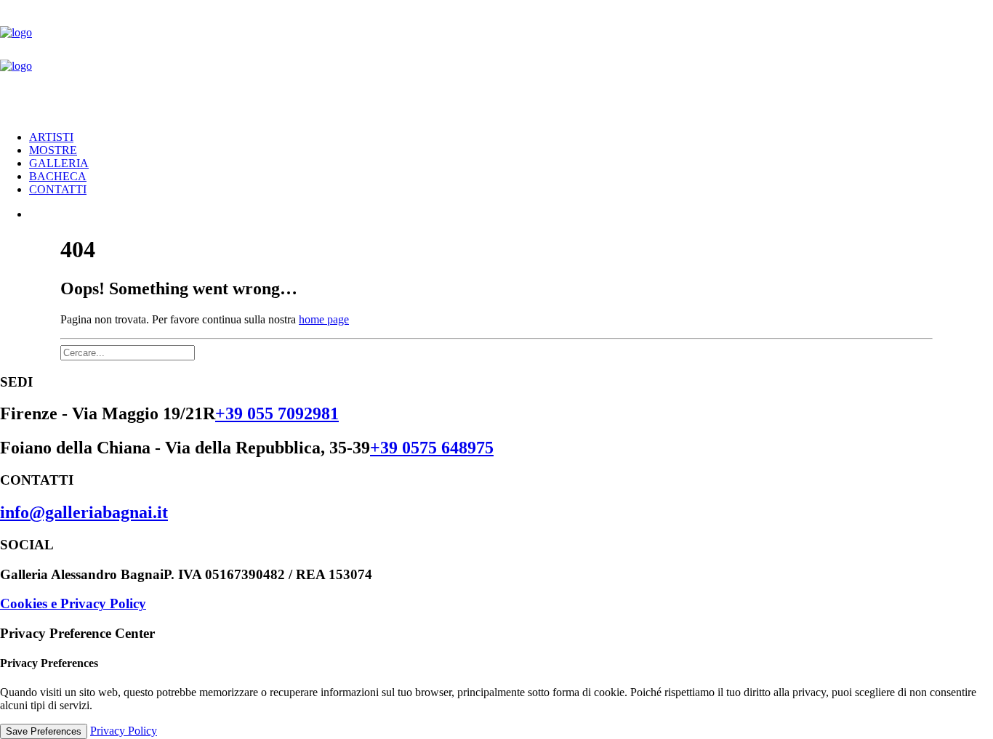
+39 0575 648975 (432, 447)
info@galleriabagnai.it (84, 512)
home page (324, 319)
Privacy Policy (123, 730)
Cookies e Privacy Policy (73, 603)
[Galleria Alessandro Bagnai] (496, 59)
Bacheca (58, 176)
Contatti (58, 189)
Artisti (51, 137)
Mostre (53, 150)
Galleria (59, 163)
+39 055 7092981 (277, 413)
